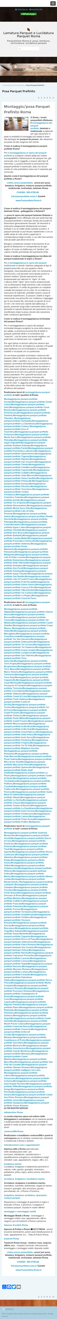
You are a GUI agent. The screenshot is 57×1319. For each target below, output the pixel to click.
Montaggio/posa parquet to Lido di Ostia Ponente (25, 511)
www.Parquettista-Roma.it (28, 200)
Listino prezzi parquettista (20, 183)
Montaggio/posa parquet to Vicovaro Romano (25, 920)
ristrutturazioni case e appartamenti (22, 1145)
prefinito (34, 128)
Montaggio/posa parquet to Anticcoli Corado (25, 1032)
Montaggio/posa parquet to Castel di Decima (24, 702)
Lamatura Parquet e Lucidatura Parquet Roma (28, 34)
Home (5, 85)
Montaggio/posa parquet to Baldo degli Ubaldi (26, 770)
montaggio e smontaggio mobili (20, 1211)
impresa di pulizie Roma (16, 1225)
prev (7, 69)
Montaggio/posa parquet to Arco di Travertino (25, 429)
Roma (20, 1131)
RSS (3, 1313)
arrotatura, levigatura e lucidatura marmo (24, 1179)
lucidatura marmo (13, 1164)
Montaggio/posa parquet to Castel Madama (26, 1056)
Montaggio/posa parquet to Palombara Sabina (25, 977)
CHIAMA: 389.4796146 (28, 192)
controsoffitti (10, 1131)
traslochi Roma (11, 1239)
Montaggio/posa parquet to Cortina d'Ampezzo (26, 492)
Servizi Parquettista (17, 85)
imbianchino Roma (13, 1112)
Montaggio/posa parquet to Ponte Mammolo (25, 546)
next (49, 69)
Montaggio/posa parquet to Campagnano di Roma (26, 994)
